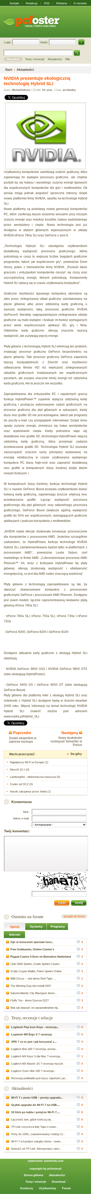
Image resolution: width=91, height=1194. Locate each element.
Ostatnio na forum (27, 916)
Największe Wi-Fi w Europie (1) (29, 762)
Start (8, 69)
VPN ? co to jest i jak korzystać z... (33, 1041)
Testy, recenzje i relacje (32, 1018)
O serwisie (80, 3)
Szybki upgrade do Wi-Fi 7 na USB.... (35, 1104)
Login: (7, 42)
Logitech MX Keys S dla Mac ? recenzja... (36, 1056)
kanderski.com (53, 1160)
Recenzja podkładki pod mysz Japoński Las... (38, 1078)
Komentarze (21, 802)
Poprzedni (21, 733)
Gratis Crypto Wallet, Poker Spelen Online (36, 971)
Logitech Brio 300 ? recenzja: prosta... (34, 1049)
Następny (70, 733)
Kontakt (14, 3)
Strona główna (33, 1175)
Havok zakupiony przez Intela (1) (30, 791)
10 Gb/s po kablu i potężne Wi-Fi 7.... (35, 1112)
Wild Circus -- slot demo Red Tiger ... (33, 978)
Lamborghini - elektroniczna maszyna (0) (35, 776)
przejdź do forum (74, 916)
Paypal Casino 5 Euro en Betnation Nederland (40, 956)
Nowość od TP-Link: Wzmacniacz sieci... (35, 1148)
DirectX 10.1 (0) (19, 769)
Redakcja (31, 3)
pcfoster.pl (54, 1168)
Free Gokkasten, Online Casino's (32, 949)
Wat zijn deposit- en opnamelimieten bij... (35, 1007)
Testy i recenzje (36, 1181)
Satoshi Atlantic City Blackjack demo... (33, 993)
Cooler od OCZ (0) (21, 784)
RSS (47, 3)
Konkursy (26, 1188)
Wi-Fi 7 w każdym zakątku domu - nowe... (36, 1141)
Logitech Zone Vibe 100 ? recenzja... (33, 1070)
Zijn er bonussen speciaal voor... (31, 942)
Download (58, 1181)
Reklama (61, 3)
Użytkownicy (47, 1188)
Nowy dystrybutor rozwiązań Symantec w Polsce (66, 741)
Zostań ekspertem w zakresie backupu (22, 739)
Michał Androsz (21, 89)
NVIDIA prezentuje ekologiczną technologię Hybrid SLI (37, 81)
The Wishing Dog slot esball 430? (30, 985)
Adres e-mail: (21, 818)
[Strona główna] (31, 21)
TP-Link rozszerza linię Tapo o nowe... (34, 1126)
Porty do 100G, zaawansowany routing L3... (37, 1134)
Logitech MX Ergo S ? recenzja (31, 1034)
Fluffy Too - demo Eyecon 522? (29, 1000)
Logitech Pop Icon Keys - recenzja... (34, 1027)
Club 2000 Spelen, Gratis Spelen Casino (34, 963)
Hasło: (44, 42)
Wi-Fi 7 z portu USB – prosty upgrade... (36, 1097)
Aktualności (22, 1088)
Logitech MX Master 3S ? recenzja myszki (36, 1063)
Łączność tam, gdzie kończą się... (31, 1119)
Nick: (26, 811)
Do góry (76, 754)
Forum (66, 1188)
